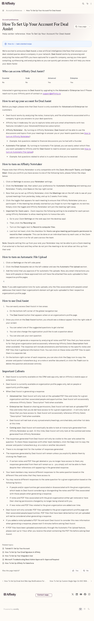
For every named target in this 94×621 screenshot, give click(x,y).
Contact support (44, 595)
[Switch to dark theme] (88, 609)
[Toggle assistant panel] (87, 4)
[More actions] (91, 3)
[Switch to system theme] (80, 609)
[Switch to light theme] (84, 609)
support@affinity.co (52, 94)
